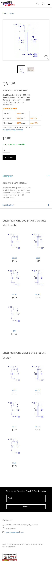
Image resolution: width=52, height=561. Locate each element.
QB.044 (37, 294)
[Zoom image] (46, 58)
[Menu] (49, 4)
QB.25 (14, 390)
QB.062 (14, 258)
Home (5, 13)
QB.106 (37, 427)
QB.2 (14, 331)
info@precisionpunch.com (13, 130)
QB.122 (37, 390)
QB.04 (14, 294)
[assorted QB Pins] (30, 69)
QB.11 (14, 427)
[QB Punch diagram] (21, 69)
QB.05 (38, 258)
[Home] (7, 3)
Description (8, 175)
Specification (8, 205)
